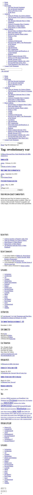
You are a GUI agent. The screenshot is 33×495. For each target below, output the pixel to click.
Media (6, 294)
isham (2, 408)
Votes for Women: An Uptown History (19, 16)
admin (2, 163)
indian (23, 403)
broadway (22, 398)
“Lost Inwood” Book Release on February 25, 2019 (12, 322)
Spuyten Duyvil (26, 417)
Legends (6, 292)
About (6, 4)
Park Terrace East (26, 413)
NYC (11, 413)
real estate (20, 415)
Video (6, 306)
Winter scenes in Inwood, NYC (17, 56)
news (5, 296)
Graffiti (10, 39)
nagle (2, 411)
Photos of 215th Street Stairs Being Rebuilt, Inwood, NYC (18, 58)
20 (1, 175)
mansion (29, 408)
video (21, 419)
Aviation (6, 279)
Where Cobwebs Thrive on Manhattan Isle (10, 170)
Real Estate (7, 5)
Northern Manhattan (5, 413)
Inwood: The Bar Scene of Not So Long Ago (11, 377)
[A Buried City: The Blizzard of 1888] (10, 364)
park (14, 413)
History (6, 286)
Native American (8, 411)
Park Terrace (19, 413)
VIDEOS (7, 14)
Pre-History (7, 299)
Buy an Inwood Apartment (16, 9)
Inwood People (8, 289)
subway (3, 419)
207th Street (3, 398)
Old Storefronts (12, 47)
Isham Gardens (25, 266)
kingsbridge (13, 408)
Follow (10, 335)
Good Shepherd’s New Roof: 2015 (18, 64)
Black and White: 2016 (14, 32)
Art (5, 277)
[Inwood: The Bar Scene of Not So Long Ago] (13, 373)
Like (5, 334)
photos (15, 415)
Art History (11, 46)
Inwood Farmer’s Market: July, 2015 (18, 61)
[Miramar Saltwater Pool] (8, 382)
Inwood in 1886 (4, 159)
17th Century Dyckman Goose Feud (9, 181)
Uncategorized (8, 304)
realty (25, 415)
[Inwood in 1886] (16, 156)
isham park (7, 408)
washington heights (27, 419)
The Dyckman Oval (18, 260)
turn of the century (16, 419)
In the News (11, 12)
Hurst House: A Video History (17, 27)
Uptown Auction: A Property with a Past (16, 239)
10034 (8, 398)
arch (18, 398)
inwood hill (16, 406)
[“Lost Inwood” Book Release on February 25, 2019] (16, 318)
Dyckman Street (21, 400)
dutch (8, 400)
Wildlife (6, 307)
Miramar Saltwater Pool (6, 386)
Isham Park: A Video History (16, 26)
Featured (6, 284)
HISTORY (9, 402)
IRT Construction (13, 49)
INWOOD (6, 405)
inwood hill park (25, 406)
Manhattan (21, 408)
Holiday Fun (8, 287)
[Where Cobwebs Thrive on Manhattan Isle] (8, 166)
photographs (11, 415)
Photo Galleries (8, 29)
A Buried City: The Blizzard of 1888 (9, 368)
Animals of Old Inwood (15, 41)
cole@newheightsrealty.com (9, 354)
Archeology (7, 274)
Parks (6, 297)
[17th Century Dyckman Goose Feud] (6, 177)
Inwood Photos (8, 291)
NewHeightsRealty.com (8, 355)
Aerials (10, 37)
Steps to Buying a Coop (15, 10)
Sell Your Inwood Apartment (16, 7)
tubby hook (8, 419)
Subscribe (12, 339)
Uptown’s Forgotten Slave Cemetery (18, 24)
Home (6, 2)
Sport (6, 302)
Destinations (8, 281)
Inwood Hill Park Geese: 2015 (17, 63)
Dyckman (13, 400)
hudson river (17, 403)
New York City (26, 411)
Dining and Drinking (10, 282)
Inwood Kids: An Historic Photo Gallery (20, 31)
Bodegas (10, 54)
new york (16, 411)
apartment (13, 398)
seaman (18, 417)
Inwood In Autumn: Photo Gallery (18, 34)
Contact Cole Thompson (11, 66)
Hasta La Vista (12, 36)
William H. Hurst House (23, 255)
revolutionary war (11, 417)
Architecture (8, 276)
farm (27, 400)
